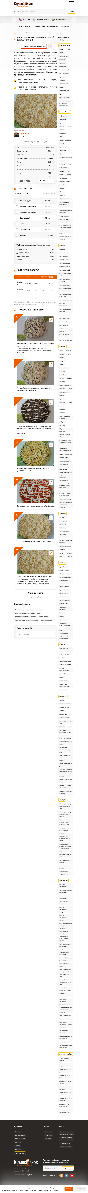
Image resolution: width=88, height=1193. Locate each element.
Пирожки (62, 388)
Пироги (70, 388)
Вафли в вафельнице (65, 454)
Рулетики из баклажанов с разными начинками (65, 1002)
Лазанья (61, 147)
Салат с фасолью (64, 318)
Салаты (24, 19)
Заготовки (62, 696)
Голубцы (61, 126)
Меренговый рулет (64, 531)
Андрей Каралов (27, 136)
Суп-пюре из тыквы (65, 97)
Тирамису (62, 549)
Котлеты (61, 143)
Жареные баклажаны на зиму (65, 743)
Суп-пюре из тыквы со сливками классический (65, 103)
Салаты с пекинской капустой (65, 310)
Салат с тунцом (64, 315)
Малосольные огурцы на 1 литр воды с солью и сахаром (65, 822)
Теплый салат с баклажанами (64, 903)
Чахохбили (62, 185)
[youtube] (72, 1175)
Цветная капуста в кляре (64, 232)
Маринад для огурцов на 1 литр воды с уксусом (65, 814)
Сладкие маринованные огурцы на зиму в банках (64, 837)
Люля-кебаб (62, 150)
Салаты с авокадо (64, 263)
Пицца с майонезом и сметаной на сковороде (65, 505)
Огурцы (62, 800)
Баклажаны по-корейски (63, 1031)
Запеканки (62, 133)
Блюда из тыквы (25, 26)
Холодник (62, 80)
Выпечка (62, 346)
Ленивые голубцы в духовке (65, 1082)
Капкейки (62, 371)
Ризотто (61, 171)
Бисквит (61, 354)
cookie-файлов (52, 1190)
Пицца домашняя (64, 392)
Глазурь (61, 517)
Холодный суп (63, 83)
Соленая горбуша (64, 600)
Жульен (61, 573)
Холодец (61, 613)
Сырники (62, 409)
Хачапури (62, 412)
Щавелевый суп (64, 90)
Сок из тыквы (63, 690)
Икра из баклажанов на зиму (65, 965)
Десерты (62, 513)
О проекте (48, 1135)
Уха (69, 70)
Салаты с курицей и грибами (65, 275)
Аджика (61, 700)
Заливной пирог (64, 368)
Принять (69, 1189)
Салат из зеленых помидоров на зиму (65, 737)
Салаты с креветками (65, 300)
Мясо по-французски (65, 157)
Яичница (62, 195)
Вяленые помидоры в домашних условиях (65, 765)
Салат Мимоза (63, 256)
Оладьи (69, 378)
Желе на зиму (63, 714)
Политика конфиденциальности (67, 1133)
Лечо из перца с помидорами (46, 26)
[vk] (67, 1175)
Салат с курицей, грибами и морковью (26, 620)
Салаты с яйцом (31, 33)
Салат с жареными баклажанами (64, 897)
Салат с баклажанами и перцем (63, 918)
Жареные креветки (64, 198)
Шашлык (62, 188)
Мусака (61, 154)
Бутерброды (63, 567)
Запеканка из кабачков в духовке (65, 449)
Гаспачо (61, 52)
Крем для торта (63, 521)
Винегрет (62, 249)
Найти (72, 11)
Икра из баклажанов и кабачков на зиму (65, 989)
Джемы (61, 710)
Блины (69, 354)
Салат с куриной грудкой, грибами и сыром (28, 613)
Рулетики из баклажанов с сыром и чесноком (65, 1025)
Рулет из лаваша (64, 590)
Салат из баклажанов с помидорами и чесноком (65, 926)
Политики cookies (66, 1147)
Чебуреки (62, 422)
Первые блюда (40, 19)
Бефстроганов (63, 116)
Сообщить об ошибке (35, 46)
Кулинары (48, 1132)
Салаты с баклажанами (63, 885)
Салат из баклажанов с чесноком (65, 959)
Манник (61, 378)
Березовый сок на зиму (64, 650)
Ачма (61, 350)
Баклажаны (63, 880)
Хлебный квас (63, 680)
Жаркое (61, 129)
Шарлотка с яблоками (62, 430)
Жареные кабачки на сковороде (65, 211)
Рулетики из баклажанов (62, 995)
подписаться (67, 1168)
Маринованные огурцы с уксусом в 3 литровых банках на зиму (65, 847)
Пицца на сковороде (65, 499)
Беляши (68, 350)
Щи (60, 94)
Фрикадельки (63, 178)
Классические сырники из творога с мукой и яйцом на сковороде (65, 484)
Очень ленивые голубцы (64, 1059)
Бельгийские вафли (65, 461)
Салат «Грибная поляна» (64, 336)
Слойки (61, 406)
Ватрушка (62, 361)
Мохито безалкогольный (64, 669)
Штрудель (62, 425)
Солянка (61, 70)
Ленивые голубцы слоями (64, 1065)
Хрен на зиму (63, 619)
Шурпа (61, 87)
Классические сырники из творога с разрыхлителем (65, 493)
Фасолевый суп (64, 73)
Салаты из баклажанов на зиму (65, 731)
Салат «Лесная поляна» (63, 330)
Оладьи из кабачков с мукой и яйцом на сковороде (65, 443)
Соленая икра (63, 593)
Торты (61, 553)
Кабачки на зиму (64, 717)
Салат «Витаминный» (65, 340)
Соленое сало (63, 603)
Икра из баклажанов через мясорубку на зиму (65, 982)
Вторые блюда (60, 19)
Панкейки (62, 381)
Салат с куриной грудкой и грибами (25, 616)
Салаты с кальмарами (63, 304)
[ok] (61, 1175)
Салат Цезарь (63, 325)
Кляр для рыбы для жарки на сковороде (65, 226)
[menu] (71, 2)
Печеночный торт (64, 586)
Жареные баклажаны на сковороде (65, 1037)
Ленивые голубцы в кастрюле (65, 1094)
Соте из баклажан (64, 1042)
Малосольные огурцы (65, 577)
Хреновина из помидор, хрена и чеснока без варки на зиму (65, 627)
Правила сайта (65, 1143)
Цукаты (61, 556)
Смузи (61, 677)
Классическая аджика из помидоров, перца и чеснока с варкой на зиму (65, 773)
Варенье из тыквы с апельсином (65, 786)
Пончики (61, 395)
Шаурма (61, 616)
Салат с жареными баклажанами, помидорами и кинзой (65, 946)
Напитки (62, 644)
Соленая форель (64, 596)
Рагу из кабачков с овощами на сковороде (64, 205)
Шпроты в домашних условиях (65, 792)
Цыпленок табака (64, 181)
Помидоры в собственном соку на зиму (65, 750)
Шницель (62, 192)
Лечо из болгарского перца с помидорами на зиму (65, 758)
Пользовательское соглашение (66, 1139)
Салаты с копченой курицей (65, 289)
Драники (61, 364)
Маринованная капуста (63, 582)
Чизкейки (69, 553)
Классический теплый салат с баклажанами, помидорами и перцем (63, 936)
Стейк (61, 174)
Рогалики (62, 402)
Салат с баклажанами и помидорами (63, 910)
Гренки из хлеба (64, 570)
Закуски (62, 563)
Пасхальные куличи (65, 385)
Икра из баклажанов (65, 1015)
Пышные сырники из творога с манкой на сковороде (65, 475)
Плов (70, 164)
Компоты (62, 726)
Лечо (69, 726)
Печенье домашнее (65, 546)
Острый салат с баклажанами (64, 953)
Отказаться (81, 1189)
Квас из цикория (64, 654)
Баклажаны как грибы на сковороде (65, 1046)
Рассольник (62, 63)
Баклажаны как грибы (65, 1019)
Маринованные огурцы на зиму (64, 873)
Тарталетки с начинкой (63, 608)
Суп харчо (62, 77)
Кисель (61, 657)
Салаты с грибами (64, 285)
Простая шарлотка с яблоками (65, 436)
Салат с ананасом (64, 266)
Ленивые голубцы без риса (65, 1076)
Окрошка (62, 59)
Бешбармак (62, 119)
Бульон (68, 49)
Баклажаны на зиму (65, 703)
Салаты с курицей (46, 620)
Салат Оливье (63, 259)
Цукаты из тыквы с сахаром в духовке (65, 220)
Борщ (61, 49)
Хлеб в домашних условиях (64, 417)
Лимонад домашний (65, 661)
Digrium (29, 1175)
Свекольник (62, 66)
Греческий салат (64, 253)
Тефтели (68, 174)
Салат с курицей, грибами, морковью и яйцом (28, 609)
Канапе (69, 573)
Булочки (61, 357)
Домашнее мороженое (62, 536)
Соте (68, 171)
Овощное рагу (63, 167)
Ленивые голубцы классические (64, 1105)
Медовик (62, 527)
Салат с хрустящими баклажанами (65, 891)
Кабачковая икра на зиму (65, 722)
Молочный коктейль (65, 664)
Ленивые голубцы (65, 1054)
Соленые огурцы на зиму (65, 855)
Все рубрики (20, 1153)
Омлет (61, 161)
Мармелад (62, 524)
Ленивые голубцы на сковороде (65, 1099)
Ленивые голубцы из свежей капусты (65, 1111)
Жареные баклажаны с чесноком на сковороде (65, 1010)
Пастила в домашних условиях (65, 541)
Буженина (62, 123)
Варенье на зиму (64, 707)
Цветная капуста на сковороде (65, 238)
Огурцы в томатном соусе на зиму (65, 829)
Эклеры (69, 556)
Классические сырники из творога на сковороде (65, 467)
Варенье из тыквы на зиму (65, 781)
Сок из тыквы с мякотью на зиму (64, 685)
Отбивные (62, 164)
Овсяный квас (63, 674)
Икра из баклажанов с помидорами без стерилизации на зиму (65, 973)
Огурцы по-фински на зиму (64, 867)
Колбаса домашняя (65, 140)
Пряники (61, 399)
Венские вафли (63, 457)
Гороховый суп (63, 56)
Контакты (48, 1139)
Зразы (61, 136)
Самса (70, 402)
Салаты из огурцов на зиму (64, 861)
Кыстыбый (62, 374)
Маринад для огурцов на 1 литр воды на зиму (65, 806)
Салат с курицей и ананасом (64, 280)
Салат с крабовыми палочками (65, 295)
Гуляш (70, 126)
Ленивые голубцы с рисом (65, 1071)
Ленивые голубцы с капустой (65, 1088)
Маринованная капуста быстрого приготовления (64, 636)
